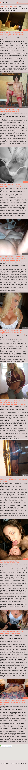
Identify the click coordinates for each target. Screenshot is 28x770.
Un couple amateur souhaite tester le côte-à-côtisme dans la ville (13, 110)
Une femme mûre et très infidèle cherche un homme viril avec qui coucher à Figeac (12, 34)
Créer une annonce (22, 2)
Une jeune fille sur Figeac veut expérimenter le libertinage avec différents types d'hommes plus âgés (13, 332)
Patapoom (3, 2)
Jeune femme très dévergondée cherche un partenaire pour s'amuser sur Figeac (13, 479)
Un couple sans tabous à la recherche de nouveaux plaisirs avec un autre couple (13, 702)
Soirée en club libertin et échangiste (9, 6)
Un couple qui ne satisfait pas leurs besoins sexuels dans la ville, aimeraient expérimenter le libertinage (13, 402)
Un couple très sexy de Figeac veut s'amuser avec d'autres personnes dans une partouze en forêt (12, 258)
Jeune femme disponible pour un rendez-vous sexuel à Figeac (12, 632)
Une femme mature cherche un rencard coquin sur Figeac (11, 562)
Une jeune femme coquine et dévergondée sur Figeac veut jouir (12, 185)
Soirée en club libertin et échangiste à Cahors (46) (13, 763)
